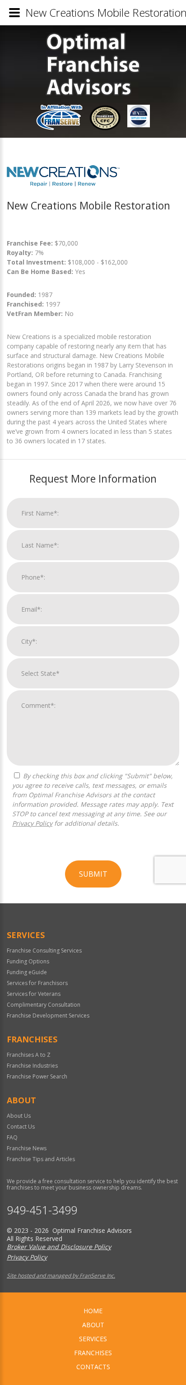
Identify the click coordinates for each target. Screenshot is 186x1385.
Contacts (93, 1366)
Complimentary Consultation (43, 1005)
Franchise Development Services (48, 1015)
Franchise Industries (32, 1065)
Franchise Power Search (37, 1076)
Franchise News (26, 1148)
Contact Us (21, 1126)
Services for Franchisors (37, 983)
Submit (93, 874)
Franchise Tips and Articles (41, 1159)
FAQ (12, 1137)
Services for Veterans (33, 994)
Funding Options (28, 961)
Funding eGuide (27, 972)
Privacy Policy (32, 823)
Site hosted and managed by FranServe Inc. (61, 1275)
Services (93, 1338)
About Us (19, 1116)
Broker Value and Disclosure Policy (59, 1246)
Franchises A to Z (29, 1055)
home (93, 1310)
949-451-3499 (42, 1210)
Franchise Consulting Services (44, 950)
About (93, 1324)
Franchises (93, 1352)
